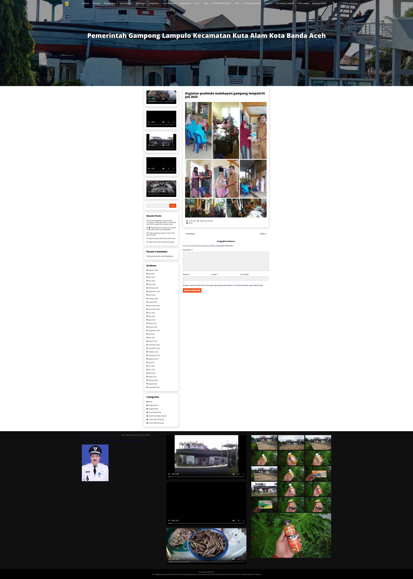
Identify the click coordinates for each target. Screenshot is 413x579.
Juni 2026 (152, 277)
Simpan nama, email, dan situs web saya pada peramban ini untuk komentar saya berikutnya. (223, 285)
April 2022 (152, 373)
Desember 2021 (154, 387)
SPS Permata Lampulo (285, 3)
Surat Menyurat (169, 3)
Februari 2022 (153, 380)
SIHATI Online (303, 3)
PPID (237, 3)
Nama (186, 274)
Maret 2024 (153, 323)
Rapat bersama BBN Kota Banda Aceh (162, 238)
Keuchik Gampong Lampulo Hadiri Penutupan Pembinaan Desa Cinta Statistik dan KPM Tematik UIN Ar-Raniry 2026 (161, 222)
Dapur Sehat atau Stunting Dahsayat (161, 242)
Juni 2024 (152, 313)
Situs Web (244, 274)
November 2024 (154, 309)
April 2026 (152, 284)
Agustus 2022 (153, 359)
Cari (172, 206)
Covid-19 (268, 3)
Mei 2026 (152, 281)
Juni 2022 (152, 366)
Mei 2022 (152, 370)
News (206, 3)
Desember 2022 (154, 345)
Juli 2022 (151, 362)
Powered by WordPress (206, 572)
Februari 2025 (153, 299)
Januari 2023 (153, 341)
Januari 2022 (153, 384)
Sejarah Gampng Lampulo (158, 416)
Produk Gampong (155, 412)
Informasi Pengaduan (252, 3)
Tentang (96, 3)
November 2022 (154, 348)
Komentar (188, 250)
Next (262, 234)
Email (215, 274)
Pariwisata (140, 3)
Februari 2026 (153, 288)
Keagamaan (154, 3)
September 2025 (154, 291)
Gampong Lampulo (206, 221)
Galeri (196, 3)
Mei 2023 (152, 338)
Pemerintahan (110, 3)
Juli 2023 (151, 334)
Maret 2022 (153, 377)
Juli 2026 (151, 274)
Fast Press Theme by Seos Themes (246, 574)
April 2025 (152, 295)
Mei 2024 (152, 316)
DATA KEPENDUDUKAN (221, 3)
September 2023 (154, 331)
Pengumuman (185, 3)
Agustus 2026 (153, 270)
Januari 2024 (153, 327)
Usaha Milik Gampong (156, 419)
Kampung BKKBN (319, 3)
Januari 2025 (153, 302)
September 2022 (154, 355)
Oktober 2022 (153, 352)
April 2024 (152, 320)
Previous (191, 234)
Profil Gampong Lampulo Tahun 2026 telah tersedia (160, 234)
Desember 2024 (154, 306)
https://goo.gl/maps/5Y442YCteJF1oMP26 (135, 435)
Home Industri (126, 3)
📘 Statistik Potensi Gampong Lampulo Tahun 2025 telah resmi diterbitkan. (161, 228)
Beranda (85, 3)
